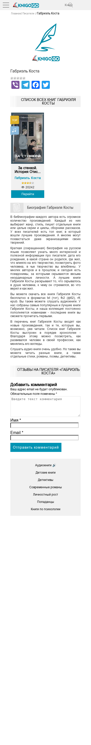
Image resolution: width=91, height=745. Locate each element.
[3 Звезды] (17, 78)
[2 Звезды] (14, 78)
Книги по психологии (45, 509)
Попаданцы (45, 502)
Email (16, 432)
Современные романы (45, 487)
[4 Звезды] (20, 78)
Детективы (45, 480)
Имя (15, 420)
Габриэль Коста (28, 178)
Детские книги (46, 472)
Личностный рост (45, 494)
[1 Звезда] (11, 78)
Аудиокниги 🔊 (45, 465)
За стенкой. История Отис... (28, 170)
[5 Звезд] (24, 78)
